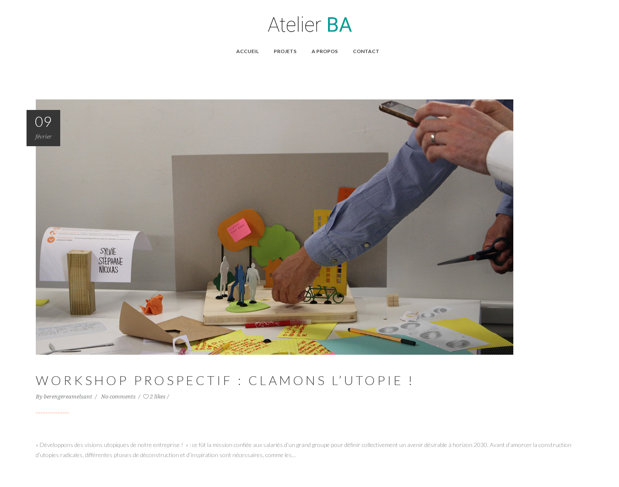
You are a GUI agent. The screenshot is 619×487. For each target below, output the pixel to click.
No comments (119, 396)
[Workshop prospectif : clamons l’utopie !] (274, 226)
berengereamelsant (68, 396)
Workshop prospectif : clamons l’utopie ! (225, 380)
